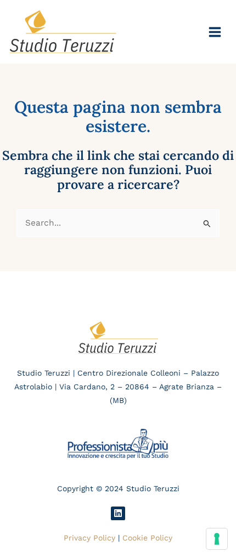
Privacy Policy (89, 537)
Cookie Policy (147, 537)
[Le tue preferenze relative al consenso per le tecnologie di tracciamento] (216, 538)
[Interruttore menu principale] (215, 32)
